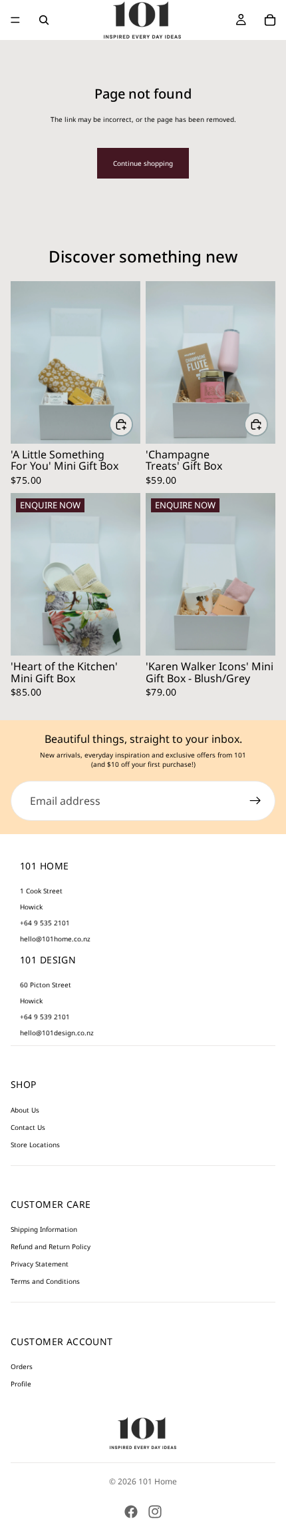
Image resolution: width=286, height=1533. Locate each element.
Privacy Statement (40, 1264)
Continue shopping (143, 163)
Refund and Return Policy (50, 1246)
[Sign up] (255, 801)
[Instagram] (155, 1512)
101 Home (157, 1481)
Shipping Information (44, 1229)
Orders (22, 1366)
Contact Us (28, 1127)
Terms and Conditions (45, 1281)
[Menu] (15, 20)
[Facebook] (131, 1512)
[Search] (44, 20)
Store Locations (35, 1144)
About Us (25, 1110)
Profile (21, 1383)
